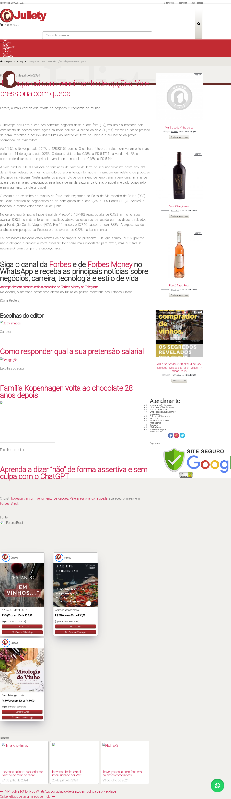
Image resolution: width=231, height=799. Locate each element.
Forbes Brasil (9, 503)
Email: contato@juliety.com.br (163, 412)
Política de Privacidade (160, 416)
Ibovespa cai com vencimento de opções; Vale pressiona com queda (58, 498)
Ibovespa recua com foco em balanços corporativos (122, 773)
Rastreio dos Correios (159, 420)
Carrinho (154, 425)
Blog (22, 61)
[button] (217, 785)
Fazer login (182, 3)
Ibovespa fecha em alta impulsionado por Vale (67, 773)
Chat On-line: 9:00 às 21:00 (162, 407)
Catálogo (8, 56)
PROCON (154, 418)
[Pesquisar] (198, 24)
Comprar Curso (22, 626)
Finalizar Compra (158, 429)
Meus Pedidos (196, 3)
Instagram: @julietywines (161, 405)
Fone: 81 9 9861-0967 (159, 409)
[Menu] (3, 44)
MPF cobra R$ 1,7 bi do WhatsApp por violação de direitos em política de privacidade (60, 791)
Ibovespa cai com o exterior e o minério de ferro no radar (22, 773)
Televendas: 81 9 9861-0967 (12, 3)
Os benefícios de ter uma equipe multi (25, 796)
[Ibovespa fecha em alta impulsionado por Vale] (74, 756)
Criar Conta (169, 3)
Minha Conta (155, 427)
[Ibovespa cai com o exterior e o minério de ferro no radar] (24, 756)
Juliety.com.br (10, 61)
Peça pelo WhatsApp (23, 632)
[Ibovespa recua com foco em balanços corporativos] (124, 756)
